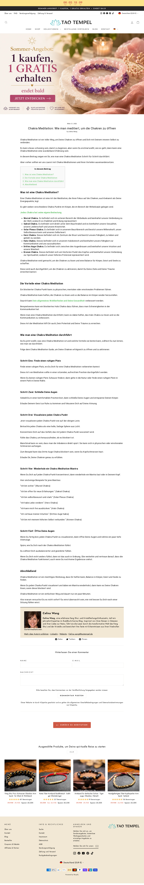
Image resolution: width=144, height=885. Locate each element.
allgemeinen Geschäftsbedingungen (84, 702)
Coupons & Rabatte (11, 844)
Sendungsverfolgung (27, 13)
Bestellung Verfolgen (76, 29)
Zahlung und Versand (47, 851)
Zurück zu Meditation (73, 725)
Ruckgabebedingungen (48, 855)
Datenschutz (43, 840)
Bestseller (8, 840)
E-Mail (76, 660)
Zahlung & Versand (45, 13)
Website (63, 634)
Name (23, 660)
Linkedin (54, 634)
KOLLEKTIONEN (51, 29)
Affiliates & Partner (11, 848)
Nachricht (27, 672)
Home (29, 29)
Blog (95, 29)
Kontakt (105, 29)
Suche (41, 829)
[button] (14, 799)
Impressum (43, 836)
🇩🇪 (115, 29)
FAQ (15, 13)
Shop (37, 29)
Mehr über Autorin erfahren (36, 634)
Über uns (8, 13)
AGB (41, 844)
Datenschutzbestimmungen (112, 702)
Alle (72, 752)
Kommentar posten (72, 695)
